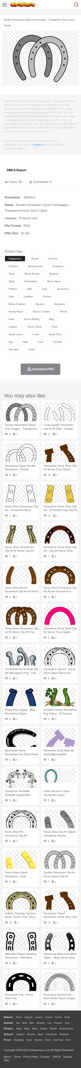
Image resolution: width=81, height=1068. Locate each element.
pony (12, 273)
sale (11, 296)
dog (44, 288)
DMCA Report (16, 170)
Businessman (66, 1028)
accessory (63, 288)
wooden (14, 349)
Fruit (68, 1040)
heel (25, 341)
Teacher (31, 1034)
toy (11, 341)
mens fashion (17, 303)
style (12, 281)
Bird (32, 1023)
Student (20, 1034)
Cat (49, 1023)
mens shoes (31, 273)
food (36, 334)
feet (11, 319)
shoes (35, 258)
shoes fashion (41, 311)
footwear (57, 266)
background (35, 266)
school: (9, 1034)
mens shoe (54, 281)
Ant (18, 1023)
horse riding (31, 319)
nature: (8, 1017)
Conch (58, 1017)
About (7, 1056)
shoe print (55, 334)
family (43, 1028)
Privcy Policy (30, 1056)
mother (53, 1028)
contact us (39, 144)
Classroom (51, 1034)
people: (9, 1028)
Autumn (28, 1017)
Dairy (29, 1040)
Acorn (19, 1017)
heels (31, 349)
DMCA (56, 1056)
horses (47, 296)
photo (63, 311)
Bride (35, 1028)
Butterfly (41, 1023)
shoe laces (16, 334)
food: (7, 1039)
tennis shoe (34, 326)
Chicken (58, 1023)
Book (40, 1034)
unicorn (53, 258)
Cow (67, 1023)
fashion (13, 266)
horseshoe (30, 281)
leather (28, 296)
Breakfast (19, 1040)
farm (55, 326)
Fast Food (58, 1040)
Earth (67, 1017)
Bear (24, 1023)
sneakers (59, 303)
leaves (13, 326)
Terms (17, 1056)
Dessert (38, 1040)
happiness (15, 258)
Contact (45, 1056)
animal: (9, 1022)
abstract (54, 273)
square (39, 303)
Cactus (48, 1017)
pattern (13, 288)
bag (51, 319)
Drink (47, 1040)
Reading (64, 1034)
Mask (19, 1028)
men (29, 288)
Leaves (39, 1017)
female (57, 341)
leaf (40, 341)
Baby (27, 1028)
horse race (16, 311)
